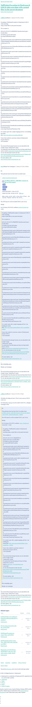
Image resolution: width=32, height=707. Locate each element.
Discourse (9, 669)
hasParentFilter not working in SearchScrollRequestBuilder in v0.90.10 (9, 618)
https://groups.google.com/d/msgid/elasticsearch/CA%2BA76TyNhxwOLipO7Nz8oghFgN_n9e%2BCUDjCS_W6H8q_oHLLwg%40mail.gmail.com (16, 381)
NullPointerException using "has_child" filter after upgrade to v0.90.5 (9, 642)
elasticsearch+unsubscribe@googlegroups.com (20, 151)
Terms (2, 681)
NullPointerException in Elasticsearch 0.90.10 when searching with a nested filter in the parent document (15, 7)
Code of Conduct (5, 686)
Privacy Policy (4, 665)
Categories (7, 662)
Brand (2, 684)
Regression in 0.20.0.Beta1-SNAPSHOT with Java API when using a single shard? (8, 651)
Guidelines (14, 662)
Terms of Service (22, 662)
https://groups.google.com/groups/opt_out (10, 159)
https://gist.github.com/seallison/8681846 (13, 135)
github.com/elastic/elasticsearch (9, 178)
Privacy (3, 682)
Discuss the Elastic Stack (6, 1)
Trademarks (4, 679)
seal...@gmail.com (24, 423)
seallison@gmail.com (23, 207)
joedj (22, 193)
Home (2, 662)
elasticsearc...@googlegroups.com (15, 564)
